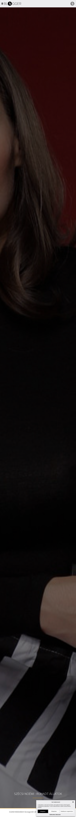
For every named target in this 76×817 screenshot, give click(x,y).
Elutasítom (54, 811)
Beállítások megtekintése (67, 811)
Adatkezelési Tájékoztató (55, 814)
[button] (73, 802)
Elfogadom (42, 811)
